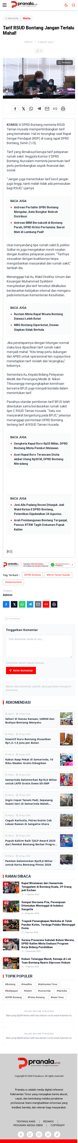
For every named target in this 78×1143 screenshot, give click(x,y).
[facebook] (21, 1134)
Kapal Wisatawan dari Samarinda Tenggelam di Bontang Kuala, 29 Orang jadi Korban (46, 887)
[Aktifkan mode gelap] (66, 5)
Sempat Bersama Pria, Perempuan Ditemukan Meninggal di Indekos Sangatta (43, 906)
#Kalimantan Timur (48, 984)
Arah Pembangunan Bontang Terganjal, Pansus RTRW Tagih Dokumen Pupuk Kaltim (40, 525)
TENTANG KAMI (26, 1121)
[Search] (73, 5)
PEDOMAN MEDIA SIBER (28, 1125)
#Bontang (10, 984)
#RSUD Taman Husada (58, 574)
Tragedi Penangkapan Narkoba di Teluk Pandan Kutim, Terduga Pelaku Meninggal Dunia (48, 924)
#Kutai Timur (57, 997)
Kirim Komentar (23, 670)
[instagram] (39, 1134)
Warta (26, 18)
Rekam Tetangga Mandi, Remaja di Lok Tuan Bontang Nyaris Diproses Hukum (46, 960)
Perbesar (66, 62)
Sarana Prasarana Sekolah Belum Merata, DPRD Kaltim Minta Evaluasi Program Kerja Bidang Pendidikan (47, 943)
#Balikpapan (11, 990)
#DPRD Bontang (32, 574)
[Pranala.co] (39, 1063)
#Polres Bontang (36, 997)
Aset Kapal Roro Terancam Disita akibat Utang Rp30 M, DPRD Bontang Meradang (38, 459)
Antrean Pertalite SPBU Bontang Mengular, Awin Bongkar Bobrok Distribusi (36, 212)
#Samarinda (44, 990)
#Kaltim (28, 990)
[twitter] (30, 1134)
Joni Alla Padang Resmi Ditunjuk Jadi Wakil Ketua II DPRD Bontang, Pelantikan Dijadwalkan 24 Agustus (39, 509)
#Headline (26, 984)
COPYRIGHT (58, 1125)
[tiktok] (57, 1134)
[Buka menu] (4, 5)
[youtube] (48, 1134)
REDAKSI (48, 1121)
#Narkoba (62, 990)
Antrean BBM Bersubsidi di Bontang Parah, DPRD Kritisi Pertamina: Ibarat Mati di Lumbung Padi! (39, 227)
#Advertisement (13, 582)
